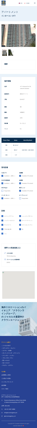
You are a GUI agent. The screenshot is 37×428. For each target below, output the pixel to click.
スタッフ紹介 (4, 389)
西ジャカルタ (6, 360)
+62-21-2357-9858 (9, 409)
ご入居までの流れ (6, 378)
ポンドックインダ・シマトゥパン (11, 353)
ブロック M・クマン (8, 358)
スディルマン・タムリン (9, 348)
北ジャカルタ (6, 363)
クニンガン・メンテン (8, 355)
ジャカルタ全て (7, 345)
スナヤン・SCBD (7, 350)
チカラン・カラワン (8, 365)
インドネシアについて (7, 382)
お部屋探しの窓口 (6, 375)
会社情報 (3, 385)
